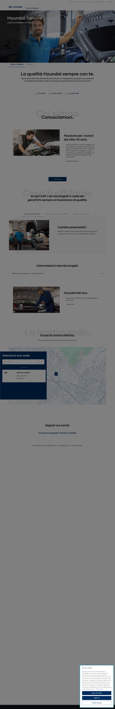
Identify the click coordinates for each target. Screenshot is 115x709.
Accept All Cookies (96, 693)
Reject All (96, 698)
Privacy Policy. (100, 689)
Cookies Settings (97, 703)
